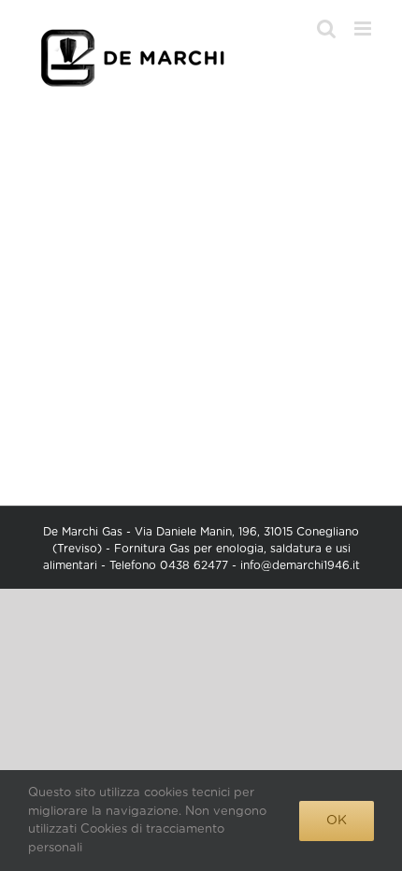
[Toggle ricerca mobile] (326, 28)
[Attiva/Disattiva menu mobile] (364, 28)
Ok (336, 820)
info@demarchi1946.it (300, 565)
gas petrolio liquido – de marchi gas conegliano (200, 292)
